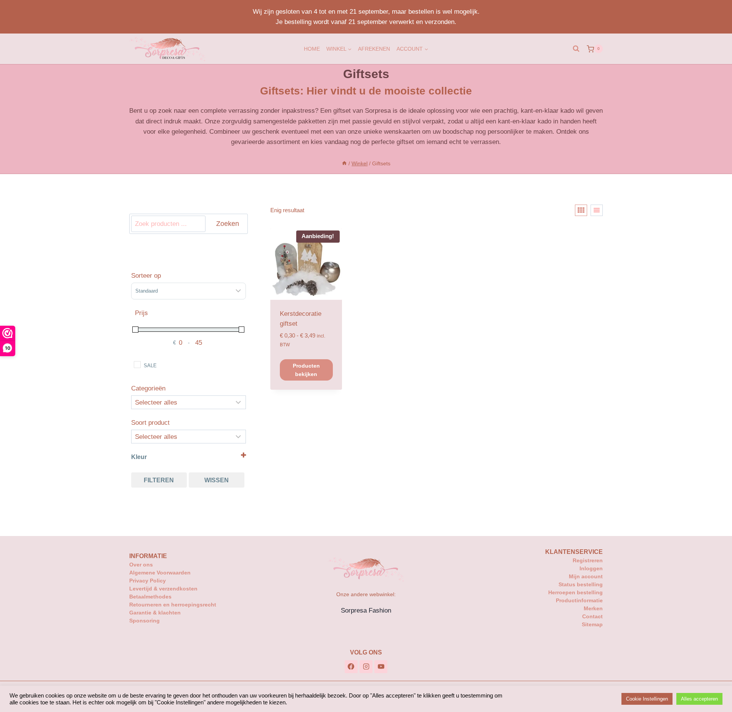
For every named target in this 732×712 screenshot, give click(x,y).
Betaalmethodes (150, 597)
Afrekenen (374, 49)
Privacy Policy (147, 581)
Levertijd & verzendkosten (163, 589)
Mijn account (586, 576)
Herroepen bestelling (575, 592)
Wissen (216, 480)
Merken (593, 608)
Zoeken (227, 223)
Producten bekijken (306, 370)
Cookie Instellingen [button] (647, 699)
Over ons (141, 565)
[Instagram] (366, 666)
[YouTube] (380, 666)
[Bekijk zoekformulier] (576, 49)
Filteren (159, 480)
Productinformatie (579, 600)
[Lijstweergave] (597, 210)
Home (312, 49)
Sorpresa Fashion (366, 610)
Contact (592, 616)
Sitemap (592, 624)
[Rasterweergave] (581, 210)
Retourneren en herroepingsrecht (172, 605)
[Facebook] (351, 666)
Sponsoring (144, 621)
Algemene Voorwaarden (160, 573)
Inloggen (591, 568)
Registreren (588, 560)
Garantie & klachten (155, 613)
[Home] (344, 163)
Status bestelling (581, 584)
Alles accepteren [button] (699, 699)
